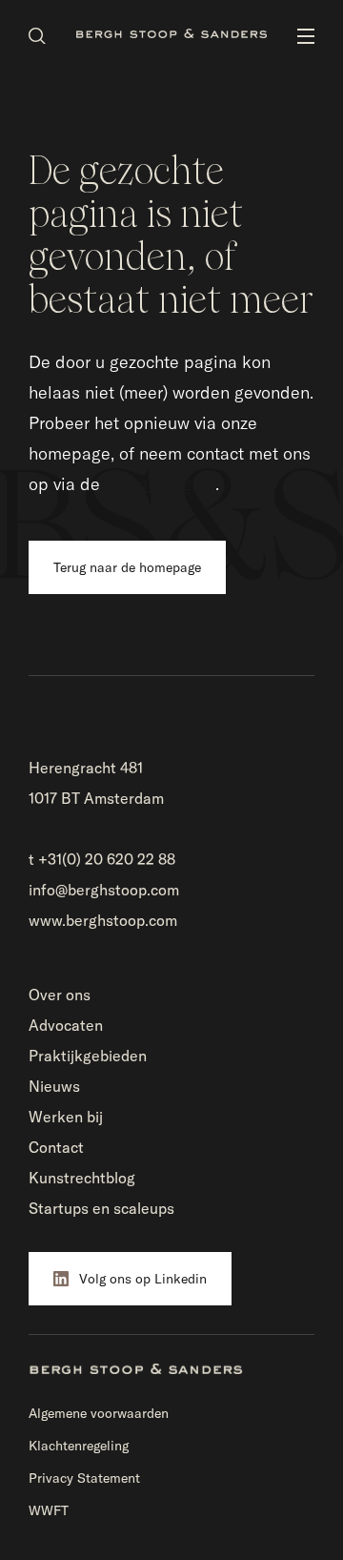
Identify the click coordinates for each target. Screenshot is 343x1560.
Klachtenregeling (79, 1445)
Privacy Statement (84, 1478)
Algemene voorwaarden (99, 1413)
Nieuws (54, 1086)
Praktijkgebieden (88, 1055)
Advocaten (66, 1025)
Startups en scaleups (101, 1208)
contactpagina (160, 484)
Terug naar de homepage (127, 567)
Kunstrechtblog (82, 1177)
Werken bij (66, 1116)
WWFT (49, 1510)
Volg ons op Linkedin (143, 1278)
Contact (56, 1147)
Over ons (60, 994)
